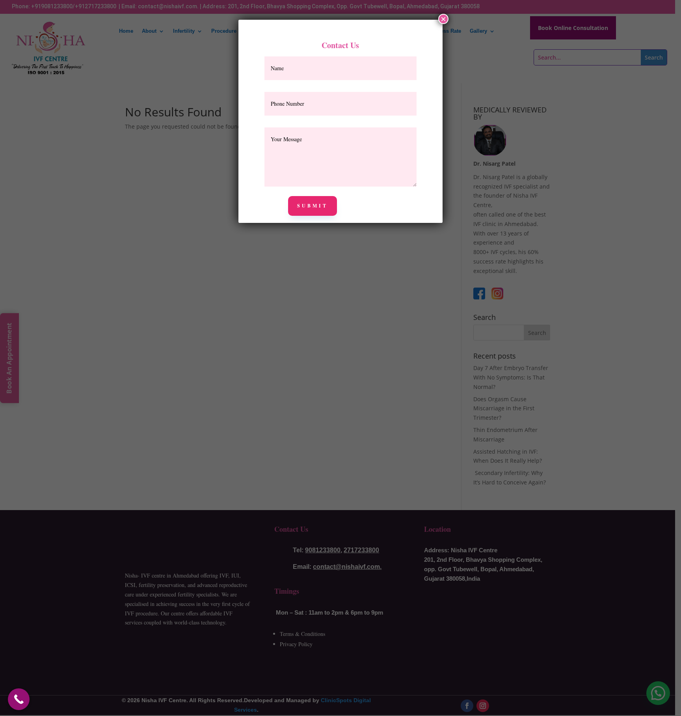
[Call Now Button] (19, 699)
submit (312, 205)
